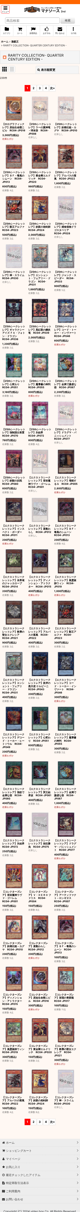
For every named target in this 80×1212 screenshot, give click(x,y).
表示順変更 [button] (48, 69)
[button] (5, 9)
